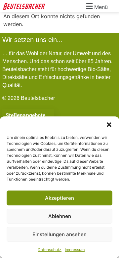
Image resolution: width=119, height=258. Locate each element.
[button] (109, 124)
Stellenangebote (25, 114)
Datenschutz (49, 249)
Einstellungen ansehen (59, 234)
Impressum (75, 249)
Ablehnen (59, 216)
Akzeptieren (59, 198)
